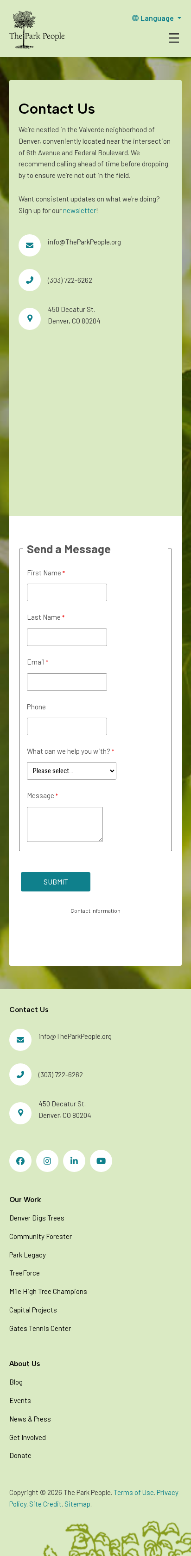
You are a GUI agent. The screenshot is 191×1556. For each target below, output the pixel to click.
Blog (16, 1382)
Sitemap (77, 1504)
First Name (44, 572)
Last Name (44, 617)
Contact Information (95, 910)
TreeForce (24, 1273)
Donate (20, 1455)
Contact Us (28, 1010)
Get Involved (27, 1437)
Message (40, 795)
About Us (24, 1364)
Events (20, 1400)
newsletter (79, 210)
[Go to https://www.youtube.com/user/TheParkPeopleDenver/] (101, 1161)
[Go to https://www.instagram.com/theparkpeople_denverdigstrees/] (47, 1161)
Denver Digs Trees (36, 1218)
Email (36, 662)
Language (157, 17)
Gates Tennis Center (40, 1328)
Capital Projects (33, 1310)
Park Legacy (27, 1255)
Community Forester (40, 1236)
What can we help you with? (68, 751)
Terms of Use (134, 1492)
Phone (36, 706)
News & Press (30, 1419)
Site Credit (45, 1504)
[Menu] (173, 38)
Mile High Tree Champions (48, 1291)
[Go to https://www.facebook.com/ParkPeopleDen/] (20, 1161)
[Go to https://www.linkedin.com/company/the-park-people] (74, 1161)
